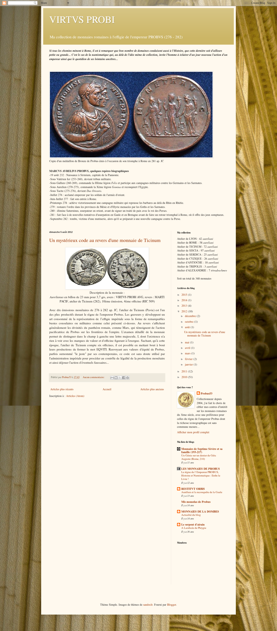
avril (188, 348)
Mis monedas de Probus (195, 502)
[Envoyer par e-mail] (112, 378)
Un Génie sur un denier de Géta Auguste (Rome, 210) (198, 457)
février (189, 359)
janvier (189, 364)
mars (188, 353)
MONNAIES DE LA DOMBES (200, 511)
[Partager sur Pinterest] (128, 378)
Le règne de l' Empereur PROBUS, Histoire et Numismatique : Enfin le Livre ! (200, 475)
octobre (189, 322)
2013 (184, 305)
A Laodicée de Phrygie (193, 528)
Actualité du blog (191, 515)
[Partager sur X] (120, 378)
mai (187, 342)
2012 (184, 311)
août (188, 327)
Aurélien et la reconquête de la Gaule (201, 492)
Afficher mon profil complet (193, 432)
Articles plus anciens (152, 389)
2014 (184, 300)
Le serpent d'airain (193, 524)
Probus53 (206, 393)
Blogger (171, 604)
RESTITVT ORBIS (193, 489)
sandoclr (147, 604)
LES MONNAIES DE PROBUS (200, 469)
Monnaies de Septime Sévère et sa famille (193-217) (201, 450)
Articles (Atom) (75, 396)
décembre (191, 316)
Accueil (107, 389)
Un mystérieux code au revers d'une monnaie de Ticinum (105, 240)
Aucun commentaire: (94, 377)
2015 (184, 295)
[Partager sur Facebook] (124, 378)
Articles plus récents (61, 389)
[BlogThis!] (116, 378)
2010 (184, 377)
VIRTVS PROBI (82, 19)
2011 (184, 371)
